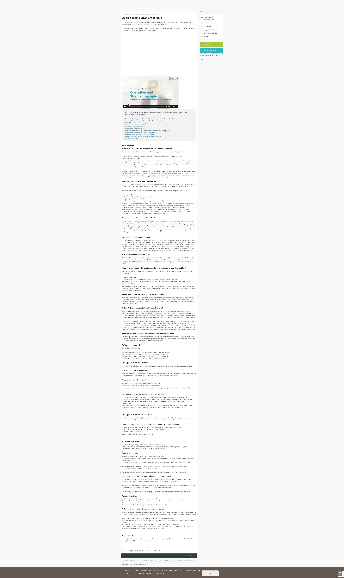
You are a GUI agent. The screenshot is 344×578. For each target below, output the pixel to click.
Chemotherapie (208, 26)
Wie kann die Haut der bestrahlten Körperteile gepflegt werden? (143, 136)
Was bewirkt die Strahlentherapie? (134, 129)
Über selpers (126, 564)
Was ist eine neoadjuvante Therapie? (135, 127)
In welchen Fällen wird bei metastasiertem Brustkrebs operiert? (143, 121)
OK (210, 573)
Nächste (189, 556)
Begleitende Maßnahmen (211, 33)
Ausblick (206, 36)
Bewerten (207, 44)
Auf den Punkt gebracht (131, 138)
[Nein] (199, 570)
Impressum (134, 564)
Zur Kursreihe (203, 60)
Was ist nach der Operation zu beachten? (136, 125)
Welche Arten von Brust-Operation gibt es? (137, 123)
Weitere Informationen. (156, 573)
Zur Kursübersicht (210, 50)
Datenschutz (142, 564)
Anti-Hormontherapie (210, 23)
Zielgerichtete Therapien (211, 30)
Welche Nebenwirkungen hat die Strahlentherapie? (139, 134)
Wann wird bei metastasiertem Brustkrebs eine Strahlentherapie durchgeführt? (147, 131)
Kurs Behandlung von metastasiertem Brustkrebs (137, 14)
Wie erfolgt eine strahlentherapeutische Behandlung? (140, 132)
